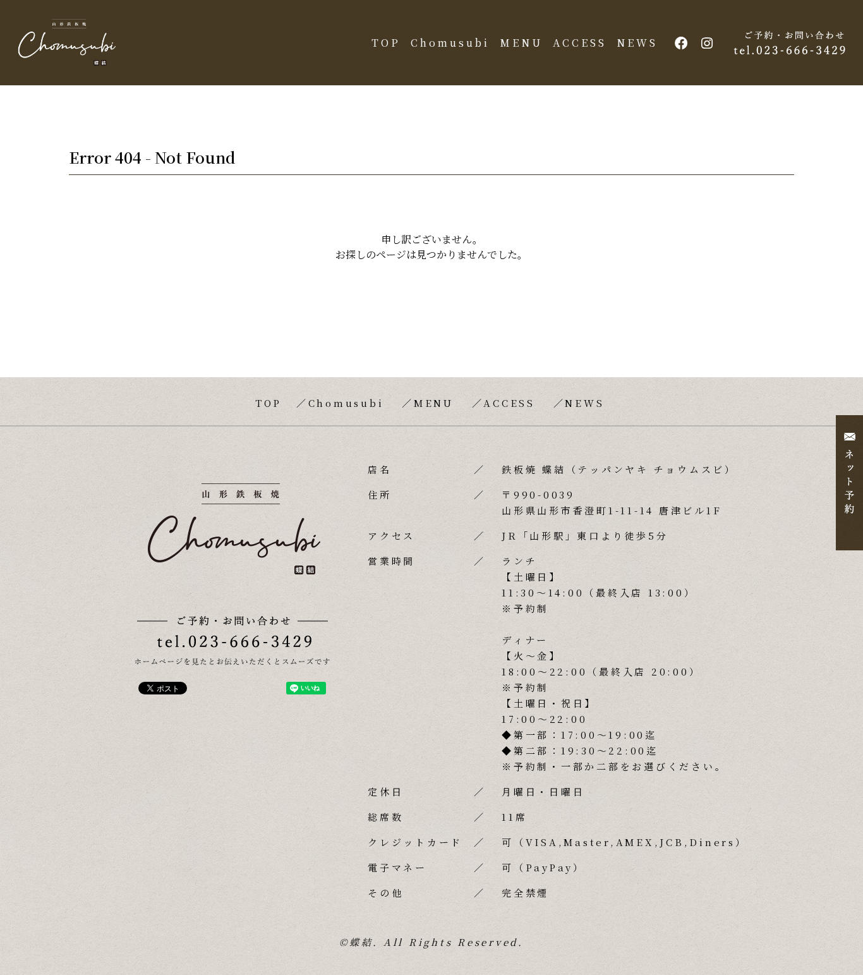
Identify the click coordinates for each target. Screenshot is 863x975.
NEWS (637, 42)
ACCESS (580, 42)
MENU (521, 42)
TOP (386, 42)
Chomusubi (450, 42)
